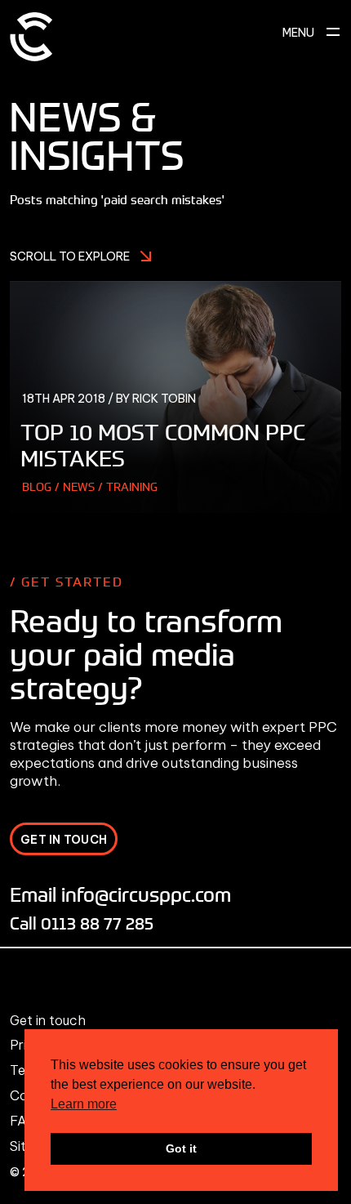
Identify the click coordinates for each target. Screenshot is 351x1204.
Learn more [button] (84, 1104)
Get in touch (48, 1020)
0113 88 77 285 (97, 923)
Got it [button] (181, 1148)
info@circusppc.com (146, 894)
